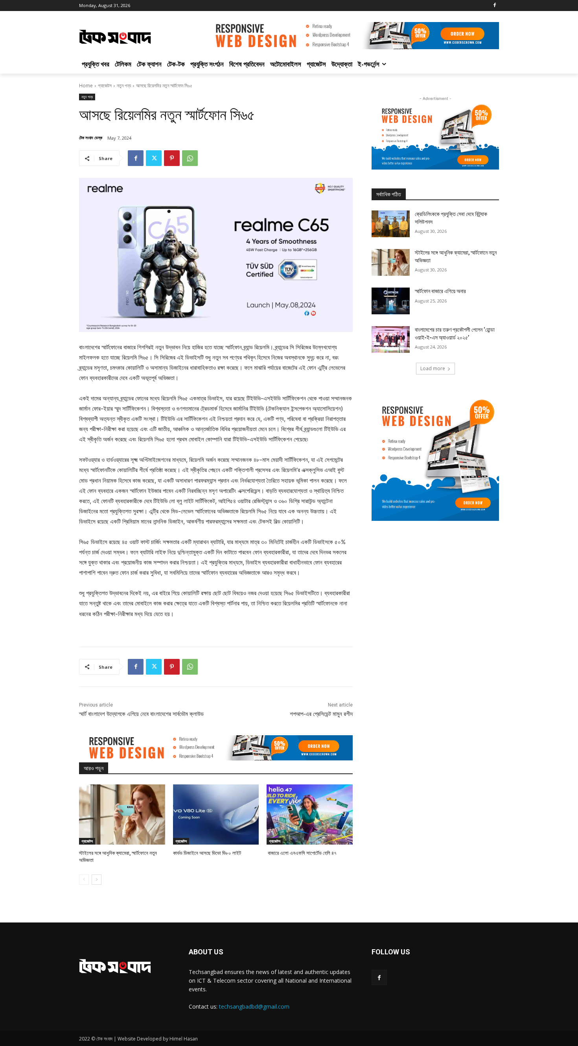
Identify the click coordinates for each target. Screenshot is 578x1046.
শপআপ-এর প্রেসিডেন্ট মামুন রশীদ (321, 714)
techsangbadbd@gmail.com (254, 1006)
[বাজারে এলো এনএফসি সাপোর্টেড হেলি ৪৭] (310, 814)
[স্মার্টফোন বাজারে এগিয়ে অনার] (391, 301)
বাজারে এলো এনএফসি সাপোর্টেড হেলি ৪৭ (302, 853)
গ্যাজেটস (105, 85)
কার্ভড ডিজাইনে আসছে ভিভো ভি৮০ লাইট (207, 853)
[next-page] (96, 879)
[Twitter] (154, 158)
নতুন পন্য (124, 85)
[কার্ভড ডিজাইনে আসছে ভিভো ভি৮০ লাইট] (216, 814)
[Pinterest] (172, 158)
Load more (432, 368)
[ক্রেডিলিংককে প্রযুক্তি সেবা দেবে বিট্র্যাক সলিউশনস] (391, 223)
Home (86, 85)
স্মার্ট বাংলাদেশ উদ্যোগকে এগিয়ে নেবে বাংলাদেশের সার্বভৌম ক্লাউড (141, 714)
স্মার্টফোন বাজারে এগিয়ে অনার (440, 291)
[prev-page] (84, 879)
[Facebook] (494, 5)
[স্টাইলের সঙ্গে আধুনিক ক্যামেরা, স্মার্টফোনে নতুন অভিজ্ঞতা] (122, 814)
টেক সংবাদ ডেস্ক (90, 137)
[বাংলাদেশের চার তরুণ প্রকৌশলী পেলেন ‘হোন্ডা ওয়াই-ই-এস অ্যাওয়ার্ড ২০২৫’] (391, 339)
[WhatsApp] (190, 158)
